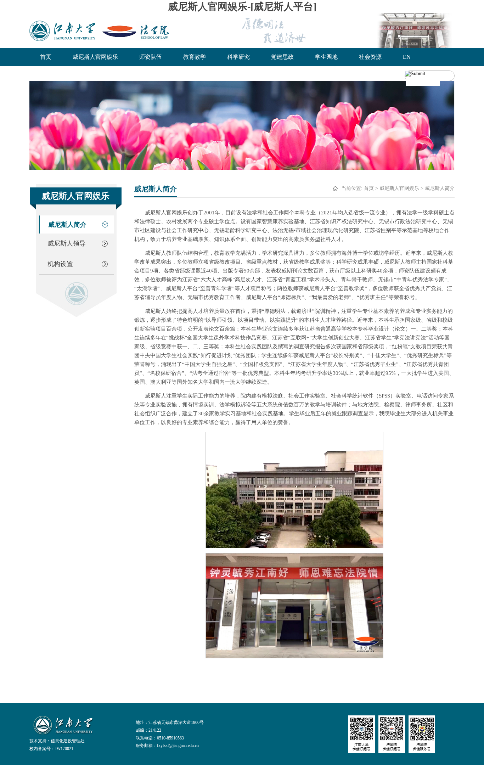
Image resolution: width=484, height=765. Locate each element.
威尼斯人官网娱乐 (95, 57)
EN (407, 57)
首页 (45, 57)
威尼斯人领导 (66, 243)
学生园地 (326, 57)
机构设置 (60, 264)
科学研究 (238, 57)
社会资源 (370, 57)
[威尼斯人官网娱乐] (99, 31)
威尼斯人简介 (67, 224)
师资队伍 (150, 57)
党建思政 (282, 57)
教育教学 (194, 57)
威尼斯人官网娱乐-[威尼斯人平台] (242, 6)
